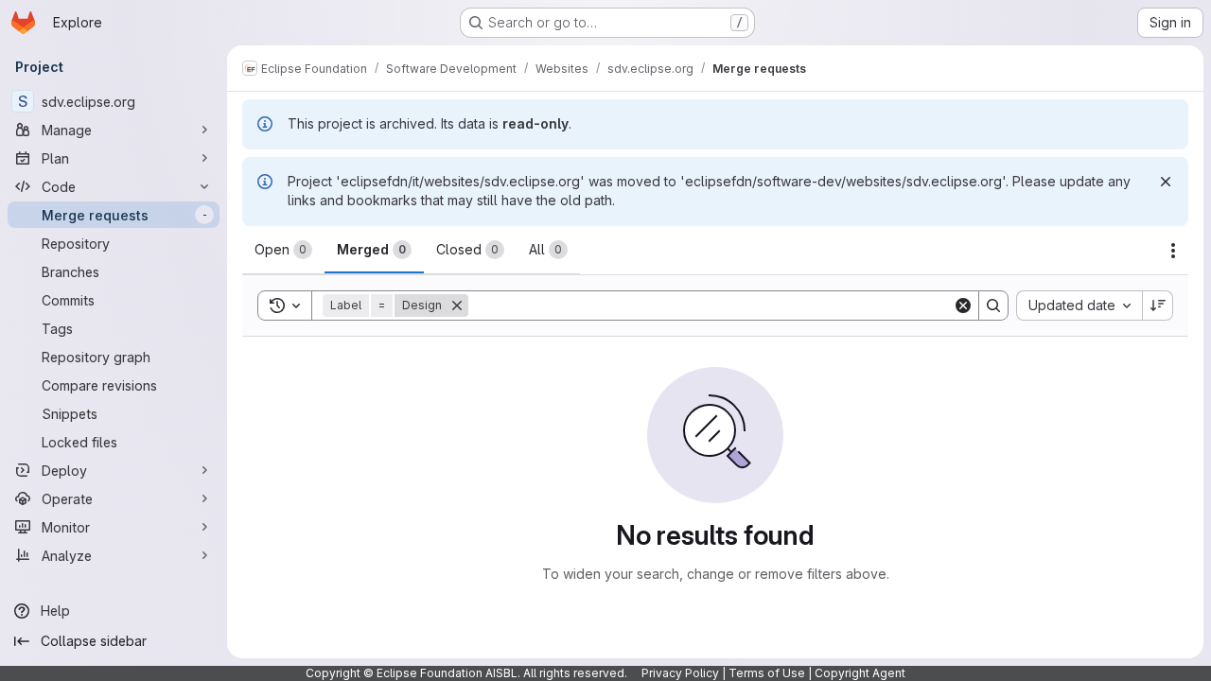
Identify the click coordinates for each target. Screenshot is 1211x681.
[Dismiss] (1165, 181)
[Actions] (1173, 251)
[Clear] (963, 305)
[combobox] (1079, 305)
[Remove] (457, 305)
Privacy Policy (680, 673)
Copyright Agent (860, 673)
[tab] (283, 249)
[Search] (993, 305)
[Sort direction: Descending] (1158, 305)
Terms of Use (766, 673)
